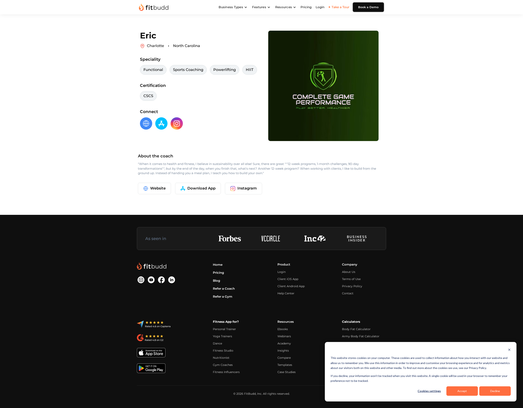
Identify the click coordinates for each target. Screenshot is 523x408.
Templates (284, 365)
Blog (216, 280)
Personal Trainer (224, 329)
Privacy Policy (352, 286)
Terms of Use (351, 279)
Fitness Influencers (226, 372)
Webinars (284, 336)
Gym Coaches (223, 365)
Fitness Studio (223, 350)
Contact (347, 293)
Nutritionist (221, 358)
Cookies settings (429, 391)
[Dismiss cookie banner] (509, 350)
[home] (153, 7)
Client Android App (291, 286)
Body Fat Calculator (356, 329)
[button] (233, 7)
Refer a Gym (222, 296)
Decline (495, 391)
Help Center (285, 293)
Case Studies (286, 372)
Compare (284, 358)
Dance (217, 343)
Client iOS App (287, 279)
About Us (348, 272)
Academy (284, 343)
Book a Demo (368, 7)
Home (217, 265)
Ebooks (282, 329)
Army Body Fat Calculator (360, 336)
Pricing (306, 7)
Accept (462, 391)
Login (320, 7)
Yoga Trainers (222, 336)
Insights (283, 350)
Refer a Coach (224, 288)
